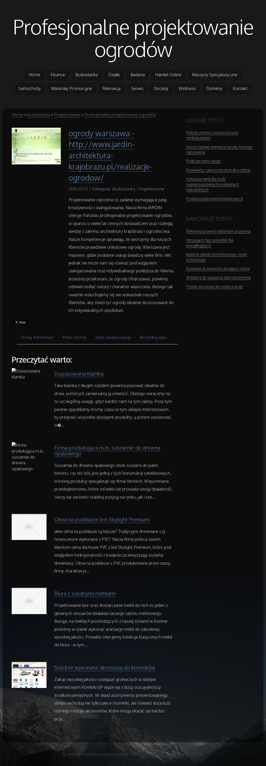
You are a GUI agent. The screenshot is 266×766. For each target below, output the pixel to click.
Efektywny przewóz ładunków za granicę (218, 231)
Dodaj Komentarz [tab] (37, 337)
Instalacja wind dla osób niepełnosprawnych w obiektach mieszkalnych (212, 184)
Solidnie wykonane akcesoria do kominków (104, 667)
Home (17, 114)
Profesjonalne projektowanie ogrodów (133, 38)
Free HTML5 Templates (162, 754)
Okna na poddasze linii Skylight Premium (102, 519)
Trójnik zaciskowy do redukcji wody (214, 286)
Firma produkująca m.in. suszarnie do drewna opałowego (107, 450)
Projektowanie (67, 114)
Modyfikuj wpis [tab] (153, 337)
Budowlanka (38, 114)
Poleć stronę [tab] (74, 337)
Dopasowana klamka (79, 373)
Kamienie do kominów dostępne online (218, 268)
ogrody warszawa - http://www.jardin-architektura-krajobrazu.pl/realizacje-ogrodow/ (110, 155)
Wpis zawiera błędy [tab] (113, 337)
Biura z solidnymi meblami (85, 593)
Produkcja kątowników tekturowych (214, 198)
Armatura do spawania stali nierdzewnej (218, 277)
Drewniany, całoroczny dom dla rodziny (218, 170)
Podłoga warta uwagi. (203, 161)
